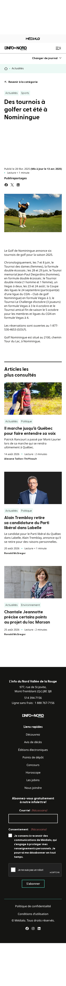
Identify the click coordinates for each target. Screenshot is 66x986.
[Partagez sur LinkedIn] (18, 185)
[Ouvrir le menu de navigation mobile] (59, 48)
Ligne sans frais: (33, 703)
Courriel (33, 810)
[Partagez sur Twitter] (12, 185)
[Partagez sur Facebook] (6, 185)
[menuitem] (47, 58)
